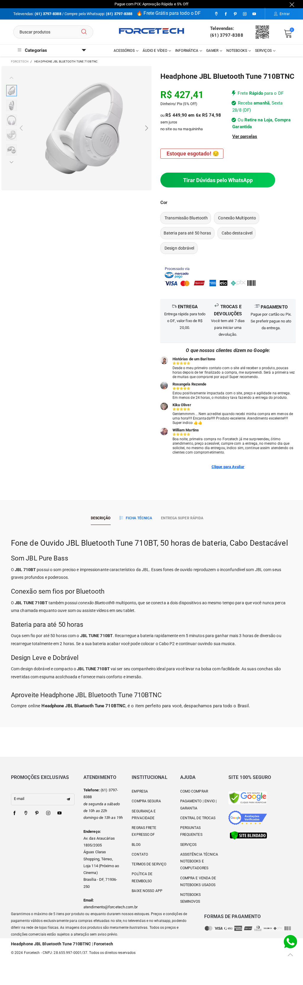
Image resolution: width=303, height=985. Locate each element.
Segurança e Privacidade (144, 814)
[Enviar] (84, 32)
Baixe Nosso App (147, 891)
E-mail (19, 798)
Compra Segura (146, 801)
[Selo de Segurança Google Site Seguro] (247, 797)
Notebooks (236, 51)
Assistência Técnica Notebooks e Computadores (199, 861)
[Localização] (216, 14)
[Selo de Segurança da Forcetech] (248, 835)
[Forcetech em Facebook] (14, 813)
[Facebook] (226, 14)
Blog (136, 845)
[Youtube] (254, 14)
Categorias (36, 50)
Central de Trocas (198, 818)
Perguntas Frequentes (191, 831)
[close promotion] (292, 4)
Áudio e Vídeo (155, 51)
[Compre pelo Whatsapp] (290, 941)
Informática (186, 51)
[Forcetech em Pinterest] (37, 813)
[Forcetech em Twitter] (25, 813)
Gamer (212, 51)
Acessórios (124, 51)
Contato (140, 854)
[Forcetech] (151, 31)
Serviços (263, 51)
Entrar (285, 14)
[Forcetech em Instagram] (48, 813)
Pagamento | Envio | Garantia (198, 804)
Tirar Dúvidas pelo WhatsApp (218, 180)
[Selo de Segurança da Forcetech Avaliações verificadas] (247, 817)
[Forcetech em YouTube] (59, 813)
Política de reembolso (142, 877)
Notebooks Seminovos (190, 898)
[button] (21, 128)
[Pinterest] (235, 14)
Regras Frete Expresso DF (144, 831)
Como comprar (194, 791)
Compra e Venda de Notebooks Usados (198, 881)
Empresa (140, 791)
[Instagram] (244, 14)
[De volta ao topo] (290, 954)
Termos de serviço (149, 864)
